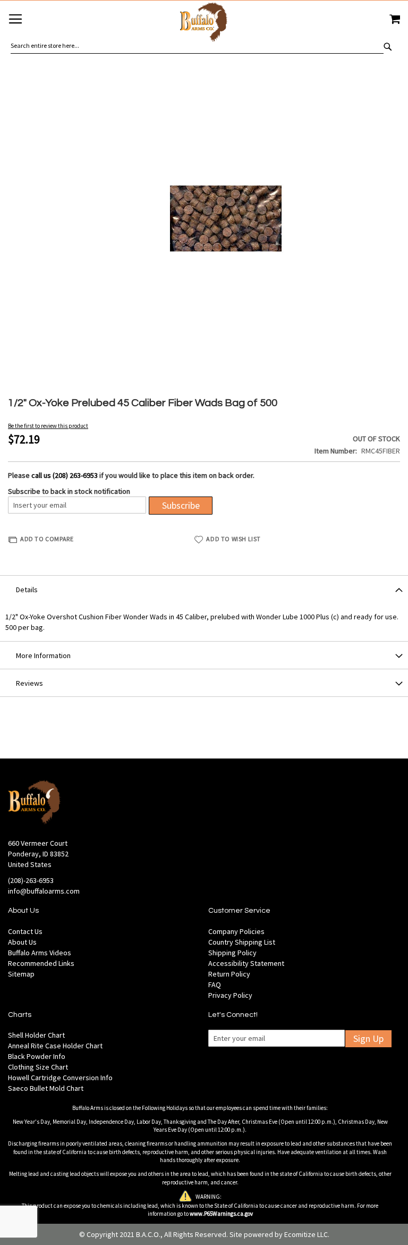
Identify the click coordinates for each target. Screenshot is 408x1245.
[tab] (204, 589)
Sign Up (368, 1038)
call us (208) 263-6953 (64, 475)
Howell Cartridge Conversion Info (60, 1077)
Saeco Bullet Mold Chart (45, 1088)
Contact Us (25, 931)
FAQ (214, 984)
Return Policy (229, 974)
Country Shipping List (241, 942)
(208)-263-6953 (31, 880)
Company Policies (236, 931)
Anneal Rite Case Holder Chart (55, 1045)
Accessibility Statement (246, 963)
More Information (43, 655)
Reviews (29, 683)
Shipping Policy (232, 952)
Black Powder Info (36, 1056)
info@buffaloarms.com (44, 891)
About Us (22, 942)
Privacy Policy (230, 995)
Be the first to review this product (48, 426)
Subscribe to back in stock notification (69, 491)
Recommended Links (41, 963)
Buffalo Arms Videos (39, 952)
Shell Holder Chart (36, 1035)
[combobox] (197, 46)
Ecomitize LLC (306, 1234)
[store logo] (204, 23)
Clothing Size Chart (38, 1067)
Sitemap (21, 974)
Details (27, 589)
